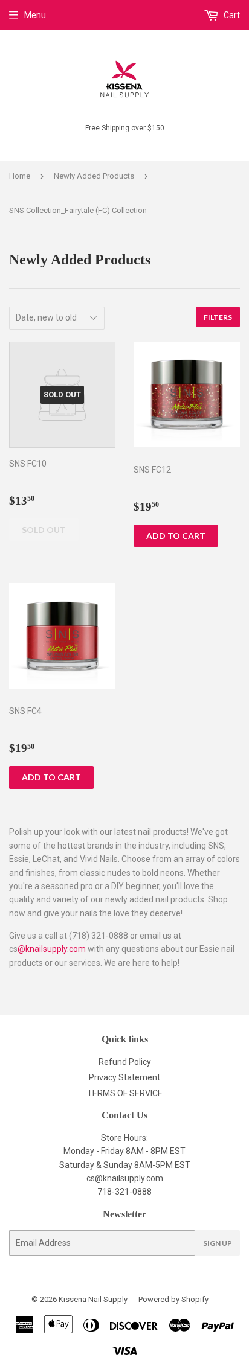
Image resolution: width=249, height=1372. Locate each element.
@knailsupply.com (52, 949)
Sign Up (217, 1243)
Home (19, 175)
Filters (218, 317)
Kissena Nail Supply (93, 1299)
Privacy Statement (124, 1077)
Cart (231, 15)
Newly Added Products (94, 175)
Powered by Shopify (173, 1299)
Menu (35, 15)
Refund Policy (125, 1062)
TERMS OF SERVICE (125, 1093)
